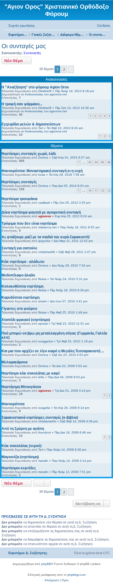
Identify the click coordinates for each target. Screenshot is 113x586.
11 (96, 191)
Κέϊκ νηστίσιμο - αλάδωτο (23, 262)
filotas (42, 279)
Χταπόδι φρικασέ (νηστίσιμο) (26, 320)
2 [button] (64, 69)
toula (41, 174)
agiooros (44, 216)
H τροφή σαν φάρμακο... (22, 104)
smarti (42, 301)
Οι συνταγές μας (24, 46)
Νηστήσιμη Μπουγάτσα (21, 387)
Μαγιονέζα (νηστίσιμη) (20, 457)
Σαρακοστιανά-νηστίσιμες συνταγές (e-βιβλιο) (40, 417)
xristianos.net (47, 227)
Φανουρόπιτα (13, 404)
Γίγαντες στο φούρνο (19, 309)
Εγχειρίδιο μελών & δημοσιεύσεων (31, 124)
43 (89, 162)
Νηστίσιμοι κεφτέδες (19, 468)
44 (96, 162)
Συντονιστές (32, 53)
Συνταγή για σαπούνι (19, 248)
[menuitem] (19, 25)
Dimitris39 (45, 91)
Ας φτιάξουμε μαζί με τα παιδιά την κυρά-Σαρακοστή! (46, 237)
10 (89, 191)
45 (102, 162)
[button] (71, 69)
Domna (43, 157)
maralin (43, 460)
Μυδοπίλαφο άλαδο (18, 275)
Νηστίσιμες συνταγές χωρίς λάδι (29, 154)
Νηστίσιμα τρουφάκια (19, 199)
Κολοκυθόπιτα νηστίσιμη (22, 286)
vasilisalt (44, 202)
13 (108, 191)
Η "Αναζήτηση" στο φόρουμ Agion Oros (35, 87)
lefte (41, 377)
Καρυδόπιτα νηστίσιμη (20, 297)
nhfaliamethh (47, 421)
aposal (43, 323)
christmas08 (46, 252)
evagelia (44, 407)
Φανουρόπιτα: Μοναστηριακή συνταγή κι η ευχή (42, 171)
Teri (40, 128)
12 (102, 191)
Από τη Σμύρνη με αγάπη (23, 429)
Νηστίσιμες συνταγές (19, 182)
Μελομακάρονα (14, 362)
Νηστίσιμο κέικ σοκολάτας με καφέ (31, 373)
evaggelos (45, 341)
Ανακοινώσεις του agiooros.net (46, 94)
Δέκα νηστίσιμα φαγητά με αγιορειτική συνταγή (41, 212)
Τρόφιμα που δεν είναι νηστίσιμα (29, 223)
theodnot (44, 432)
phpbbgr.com (76, 574)
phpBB (46, 564)
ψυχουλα (44, 240)
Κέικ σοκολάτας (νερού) (22, 446)
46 (108, 162)
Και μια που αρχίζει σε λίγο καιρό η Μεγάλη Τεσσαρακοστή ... (53, 351)
